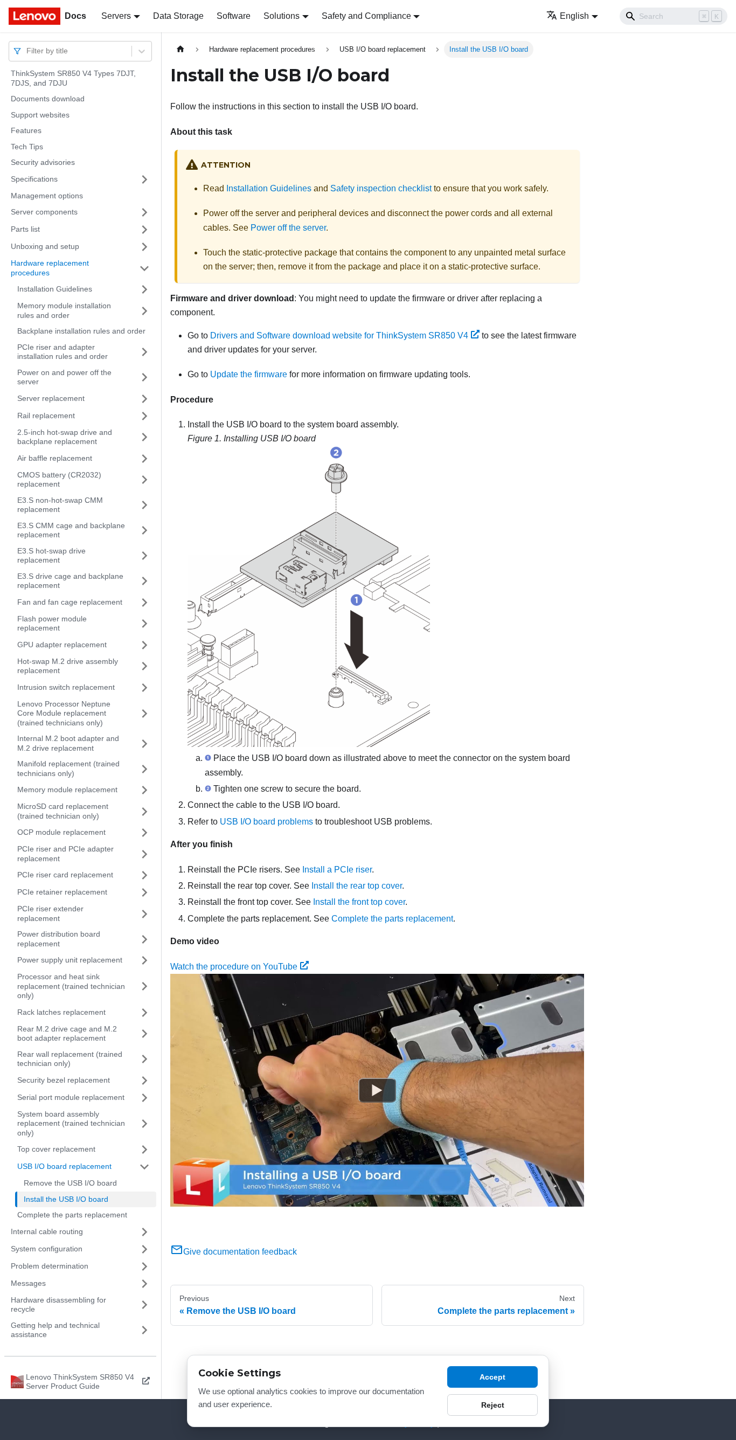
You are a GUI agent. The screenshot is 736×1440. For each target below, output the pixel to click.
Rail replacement (46, 415)
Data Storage (178, 15)
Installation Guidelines (54, 289)
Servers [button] (116, 15)
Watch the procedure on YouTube (233, 966)
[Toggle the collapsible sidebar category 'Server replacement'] (144, 398)
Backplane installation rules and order (81, 331)
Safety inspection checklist (381, 188)
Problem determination (49, 1266)
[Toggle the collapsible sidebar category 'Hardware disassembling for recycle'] (144, 1305)
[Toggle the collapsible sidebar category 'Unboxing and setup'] (144, 246)
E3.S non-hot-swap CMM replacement (60, 505)
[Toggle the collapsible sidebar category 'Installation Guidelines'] (144, 289)
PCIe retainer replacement (62, 892)
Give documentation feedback (240, 1251)
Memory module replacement (67, 789)
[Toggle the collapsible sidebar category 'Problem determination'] (144, 1266)
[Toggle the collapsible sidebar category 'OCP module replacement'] (144, 832)
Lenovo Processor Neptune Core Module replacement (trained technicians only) (63, 713)
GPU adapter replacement (62, 644)
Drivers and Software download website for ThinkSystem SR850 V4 (339, 335)
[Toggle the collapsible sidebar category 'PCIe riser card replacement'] (144, 875)
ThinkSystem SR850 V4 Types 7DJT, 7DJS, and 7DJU (73, 78)
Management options (47, 195)
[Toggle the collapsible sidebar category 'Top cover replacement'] (144, 1149)
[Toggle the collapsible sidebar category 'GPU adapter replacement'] (144, 645)
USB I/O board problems (266, 821)
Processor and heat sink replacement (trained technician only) (71, 986)
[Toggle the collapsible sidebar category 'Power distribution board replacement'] (144, 939)
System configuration (46, 1248)
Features (26, 130)
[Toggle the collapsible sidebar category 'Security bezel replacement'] (144, 1080)
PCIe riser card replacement (65, 874)
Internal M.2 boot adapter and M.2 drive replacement (68, 743)
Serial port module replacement (70, 1097)
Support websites (40, 114)
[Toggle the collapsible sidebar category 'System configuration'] (144, 1249)
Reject (492, 1405)
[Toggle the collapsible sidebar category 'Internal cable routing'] (144, 1232)
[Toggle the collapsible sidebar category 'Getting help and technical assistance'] (144, 1330)
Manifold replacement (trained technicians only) (68, 768)
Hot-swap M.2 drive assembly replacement (67, 666)
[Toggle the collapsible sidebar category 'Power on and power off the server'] (144, 377)
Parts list (25, 229)
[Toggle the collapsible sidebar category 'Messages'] (144, 1283)
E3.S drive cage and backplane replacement (70, 581)
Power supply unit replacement (69, 960)
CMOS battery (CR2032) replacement (59, 479)
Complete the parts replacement (72, 1214)
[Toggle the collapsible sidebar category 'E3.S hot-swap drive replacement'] (144, 556)
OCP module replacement (61, 832)
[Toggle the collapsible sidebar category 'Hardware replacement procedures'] (144, 268)
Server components (44, 211)
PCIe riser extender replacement (50, 913)
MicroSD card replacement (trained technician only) (62, 811)
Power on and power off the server (64, 377)
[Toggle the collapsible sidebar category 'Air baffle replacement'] (144, 458)
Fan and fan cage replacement (69, 602)
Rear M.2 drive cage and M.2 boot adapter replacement (67, 1033)
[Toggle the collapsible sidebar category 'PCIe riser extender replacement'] (144, 913)
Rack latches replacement (61, 1012)
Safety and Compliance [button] (366, 15)
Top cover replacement (56, 1149)
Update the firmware (248, 374)
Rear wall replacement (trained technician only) (69, 1059)
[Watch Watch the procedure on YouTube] (377, 1090)
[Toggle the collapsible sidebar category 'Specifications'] (144, 179)
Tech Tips (27, 146)
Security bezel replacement (63, 1080)
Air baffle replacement (54, 458)
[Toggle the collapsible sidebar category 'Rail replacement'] (144, 416)
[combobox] (27, 51)
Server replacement (51, 398)
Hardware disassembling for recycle (58, 1305)
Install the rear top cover (356, 885)
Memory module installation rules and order (64, 310)
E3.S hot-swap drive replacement (51, 555)
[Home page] (180, 49)
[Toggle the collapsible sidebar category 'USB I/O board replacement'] (144, 1166)
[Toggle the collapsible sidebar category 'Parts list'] (144, 229)
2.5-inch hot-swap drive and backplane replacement (64, 437)
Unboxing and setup (45, 246)
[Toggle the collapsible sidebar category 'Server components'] (144, 212)
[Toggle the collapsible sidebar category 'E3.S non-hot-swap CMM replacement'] (144, 505)
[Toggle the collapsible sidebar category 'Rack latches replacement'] (144, 1012)
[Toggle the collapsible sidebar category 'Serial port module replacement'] (144, 1097)
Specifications (34, 179)
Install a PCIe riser (337, 869)
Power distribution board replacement (58, 939)
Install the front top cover (359, 901)
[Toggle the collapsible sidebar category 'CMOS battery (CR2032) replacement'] (144, 480)
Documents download (48, 98)
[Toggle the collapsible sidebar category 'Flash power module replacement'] (144, 623)
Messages (28, 1283)
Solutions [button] (281, 15)
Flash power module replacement (52, 623)
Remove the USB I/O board (70, 1183)
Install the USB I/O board (66, 1199)
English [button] (574, 15)
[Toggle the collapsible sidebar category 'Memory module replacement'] (144, 790)
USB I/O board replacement (64, 1166)
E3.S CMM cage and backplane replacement (71, 530)
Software (234, 15)
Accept (492, 1377)
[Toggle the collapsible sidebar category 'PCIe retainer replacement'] (144, 892)
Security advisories (43, 162)
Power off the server (288, 227)
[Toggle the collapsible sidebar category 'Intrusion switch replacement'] (144, 687)
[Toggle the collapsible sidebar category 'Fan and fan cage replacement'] (144, 602)
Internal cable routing (47, 1231)
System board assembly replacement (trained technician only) (71, 1123)
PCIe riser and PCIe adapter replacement (65, 853)
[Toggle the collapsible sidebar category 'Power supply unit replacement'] (144, 960)
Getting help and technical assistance (55, 1330)
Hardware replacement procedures (50, 268)
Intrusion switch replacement (66, 687)
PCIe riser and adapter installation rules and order (62, 352)
